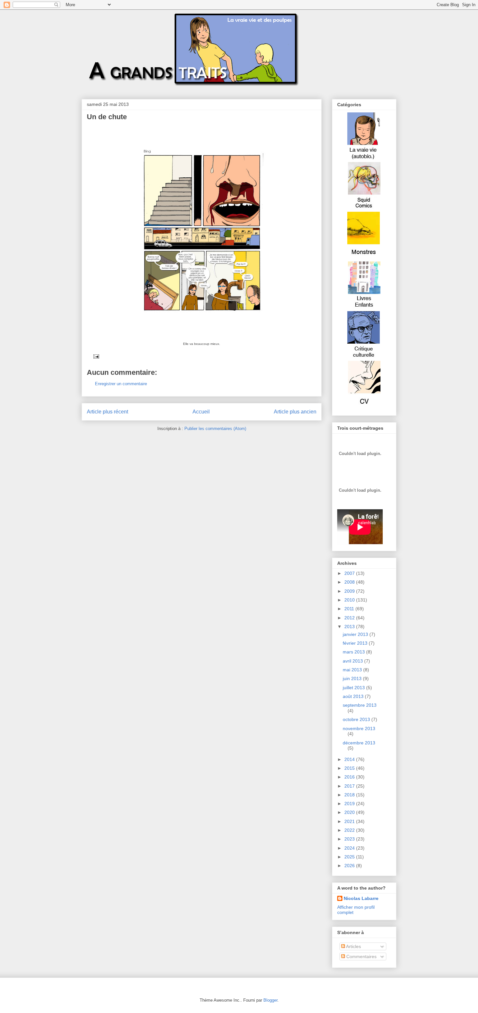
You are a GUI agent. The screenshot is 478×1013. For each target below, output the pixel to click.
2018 (350, 794)
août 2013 (354, 696)
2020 (350, 812)
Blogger (270, 1000)
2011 (349, 608)
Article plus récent (107, 411)
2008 (350, 582)
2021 (350, 821)
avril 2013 (353, 661)
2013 (350, 626)
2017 (350, 786)
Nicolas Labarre (361, 898)
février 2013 (356, 643)
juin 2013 (353, 678)
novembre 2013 (359, 728)
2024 (350, 848)
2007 (350, 573)
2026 (350, 865)
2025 (350, 856)
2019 (350, 803)
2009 (350, 591)
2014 (350, 759)
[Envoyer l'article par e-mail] (95, 356)
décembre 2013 (359, 742)
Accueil (201, 411)
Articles (353, 946)
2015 (350, 768)
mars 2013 (354, 651)
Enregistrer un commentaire (121, 383)
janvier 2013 (356, 634)
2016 (350, 776)
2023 (350, 839)
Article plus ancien (295, 411)
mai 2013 (353, 669)
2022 (350, 830)
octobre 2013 (357, 719)
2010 (350, 599)
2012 (350, 617)
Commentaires (361, 956)
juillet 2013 (354, 687)
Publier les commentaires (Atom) (215, 428)
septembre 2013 (360, 705)
